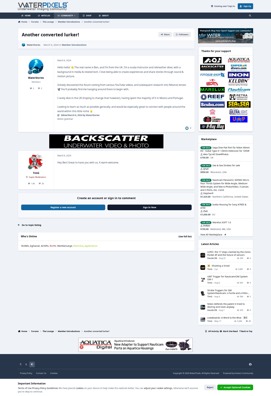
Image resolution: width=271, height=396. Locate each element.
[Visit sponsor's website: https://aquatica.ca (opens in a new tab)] (239, 60)
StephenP (208, 193)
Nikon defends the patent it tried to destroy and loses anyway (226, 305)
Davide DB (212, 258)
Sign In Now (149, 207)
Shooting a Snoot (221, 265)
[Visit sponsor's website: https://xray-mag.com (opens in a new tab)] (212, 126)
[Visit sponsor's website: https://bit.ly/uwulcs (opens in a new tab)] (239, 111)
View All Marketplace (211, 234)
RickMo (25, 245)
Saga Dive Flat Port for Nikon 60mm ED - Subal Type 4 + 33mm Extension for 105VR (225, 149)
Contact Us (41, 373)
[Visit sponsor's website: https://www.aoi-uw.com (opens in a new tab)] (212, 60)
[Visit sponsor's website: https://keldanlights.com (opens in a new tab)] (239, 82)
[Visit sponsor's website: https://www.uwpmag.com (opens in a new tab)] (239, 119)
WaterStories (33, 44)
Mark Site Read (230, 331)
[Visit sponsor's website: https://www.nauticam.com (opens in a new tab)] (239, 89)
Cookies (54, 373)
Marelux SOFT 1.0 (222, 222)
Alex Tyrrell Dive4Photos (215, 154)
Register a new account (63, 207)
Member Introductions (74, 44)
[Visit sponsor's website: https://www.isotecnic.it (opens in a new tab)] (212, 82)
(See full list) (185, 236)
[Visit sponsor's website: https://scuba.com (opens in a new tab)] (212, 104)
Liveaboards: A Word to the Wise (224, 317)
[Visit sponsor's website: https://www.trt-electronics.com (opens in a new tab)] (212, 111)
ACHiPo (44, 245)
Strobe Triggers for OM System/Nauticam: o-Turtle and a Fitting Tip (228, 293)
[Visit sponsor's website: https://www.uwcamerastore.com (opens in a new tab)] (212, 119)
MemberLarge (64, 245)
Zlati (205, 211)
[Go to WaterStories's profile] (23, 44)
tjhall (206, 168)
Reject (210, 387)
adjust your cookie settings (158, 388)
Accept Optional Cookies (237, 387)
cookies (80, 388)
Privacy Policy (26, 373)
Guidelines (52, 388)
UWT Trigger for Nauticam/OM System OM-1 (227, 278)
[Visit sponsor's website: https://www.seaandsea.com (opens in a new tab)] (239, 104)
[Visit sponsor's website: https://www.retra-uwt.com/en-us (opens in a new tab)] (239, 97)
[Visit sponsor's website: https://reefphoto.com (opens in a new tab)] (212, 97)
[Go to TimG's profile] (36, 161)
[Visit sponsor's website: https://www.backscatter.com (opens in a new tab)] (212, 67)
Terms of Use (25, 388)
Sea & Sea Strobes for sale (226, 165)
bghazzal (35, 245)
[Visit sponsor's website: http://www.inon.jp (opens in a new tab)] (239, 75)
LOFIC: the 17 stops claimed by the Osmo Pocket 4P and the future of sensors (228, 253)
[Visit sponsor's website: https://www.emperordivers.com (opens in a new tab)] (239, 67)
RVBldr (206, 225)
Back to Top (246, 331)
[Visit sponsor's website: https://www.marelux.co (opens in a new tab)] (212, 89)
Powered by (238, 373)
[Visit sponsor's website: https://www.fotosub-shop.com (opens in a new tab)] (212, 75)
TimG (36, 173)
